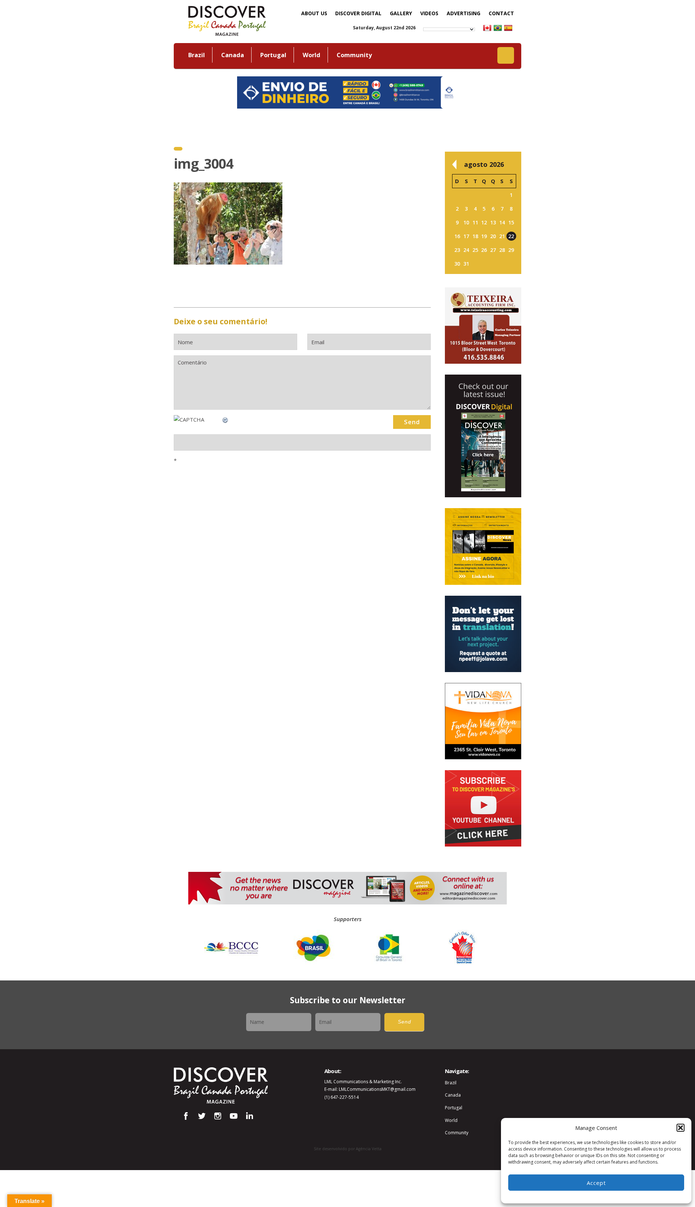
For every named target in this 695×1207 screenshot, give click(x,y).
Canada (232, 55)
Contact (501, 13)
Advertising (463, 13)
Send (404, 1022)
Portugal (273, 55)
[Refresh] (225, 419)
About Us (314, 13)
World (311, 55)
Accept (596, 1182)
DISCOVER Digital (358, 13)
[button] (680, 1127)
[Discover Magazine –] (227, 20)
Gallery (401, 13)
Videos (429, 13)
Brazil (196, 55)
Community (354, 55)
